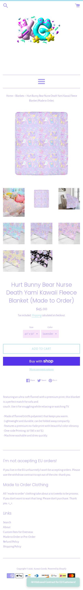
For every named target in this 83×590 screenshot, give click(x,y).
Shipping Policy (12, 546)
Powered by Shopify (57, 568)
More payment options (41, 369)
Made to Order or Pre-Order (19, 536)
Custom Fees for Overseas (18, 532)
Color (50, 327)
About (6, 527)
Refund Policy (11, 541)
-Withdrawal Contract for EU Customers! (53, 582)
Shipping (37, 315)
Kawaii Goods (40, 568)
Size (31, 327)
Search (7, 522)
